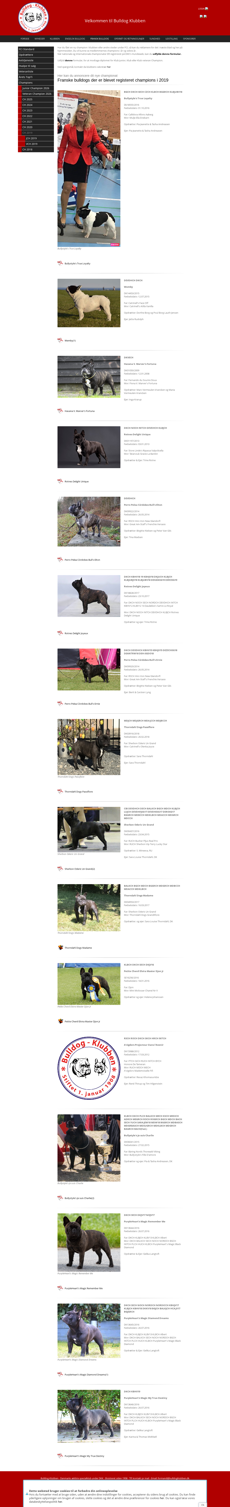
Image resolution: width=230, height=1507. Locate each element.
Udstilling (171, 38)
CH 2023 (27, 110)
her (162, 1498)
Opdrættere (26, 54)
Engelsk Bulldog (75, 38)
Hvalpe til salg (27, 66)
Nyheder (40, 38)
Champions (26, 82)
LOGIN (201, 8)
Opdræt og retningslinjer (129, 38)
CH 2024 (27, 105)
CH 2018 (27, 149)
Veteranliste (26, 71)
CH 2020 (27, 127)
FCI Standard (26, 49)
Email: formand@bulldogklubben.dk (170, 1478)
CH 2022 (27, 116)
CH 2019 (27, 132)
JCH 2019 (31, 138)
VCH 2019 (31, 144)
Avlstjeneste (26, 60)
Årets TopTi (26, 77)
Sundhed (155, 38)
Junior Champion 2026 (35, 88)
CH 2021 (27, 121)
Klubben (55, 38)
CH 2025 (27, 99)
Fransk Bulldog (99, 38)
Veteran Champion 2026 (36, 93)
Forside (25, 38)
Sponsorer (189, 38)
